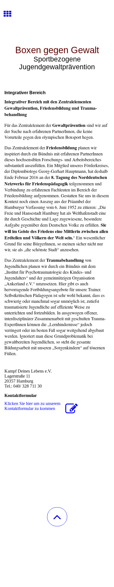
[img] (57, 21)
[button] (57, 516)
